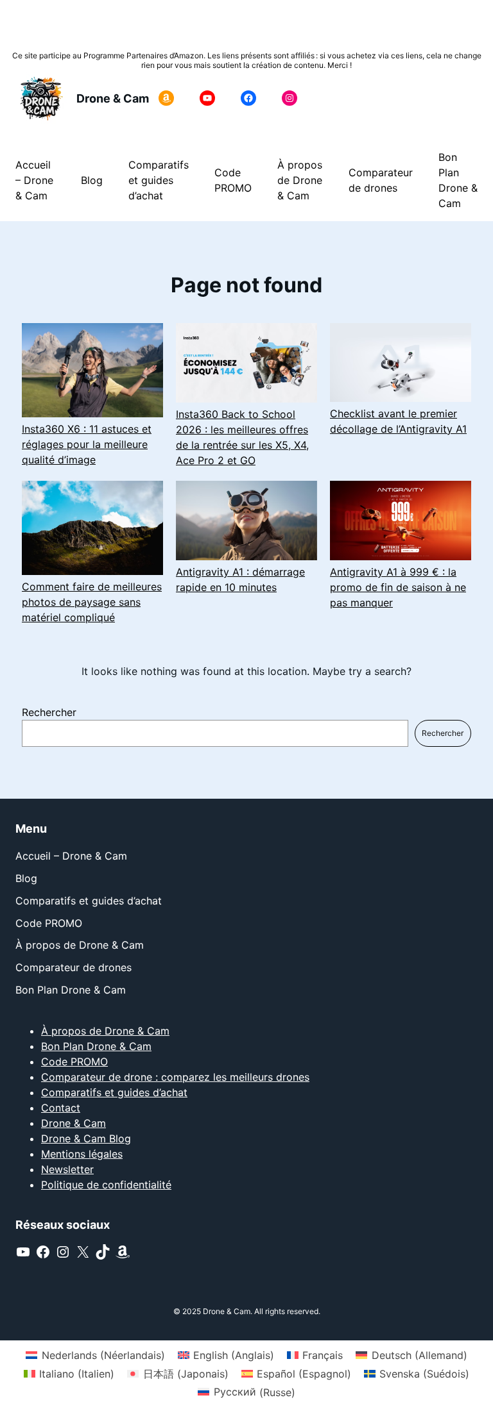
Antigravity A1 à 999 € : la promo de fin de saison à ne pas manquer (398, 587)
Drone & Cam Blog (86, 1138)
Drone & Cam (112, 98)
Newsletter (67, 1169)
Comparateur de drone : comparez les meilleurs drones (175, 1077)
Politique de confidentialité (106, 1184)
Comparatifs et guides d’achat (114, 1092)
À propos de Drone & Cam (105, 1030)
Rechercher (49, 712)
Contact (60, 1107)
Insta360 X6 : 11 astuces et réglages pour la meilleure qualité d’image (86, 444)
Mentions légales (82, 1153)
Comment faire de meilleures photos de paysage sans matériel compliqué (92, 602)
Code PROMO (74, 1061)
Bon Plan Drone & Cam (96, 1046)
